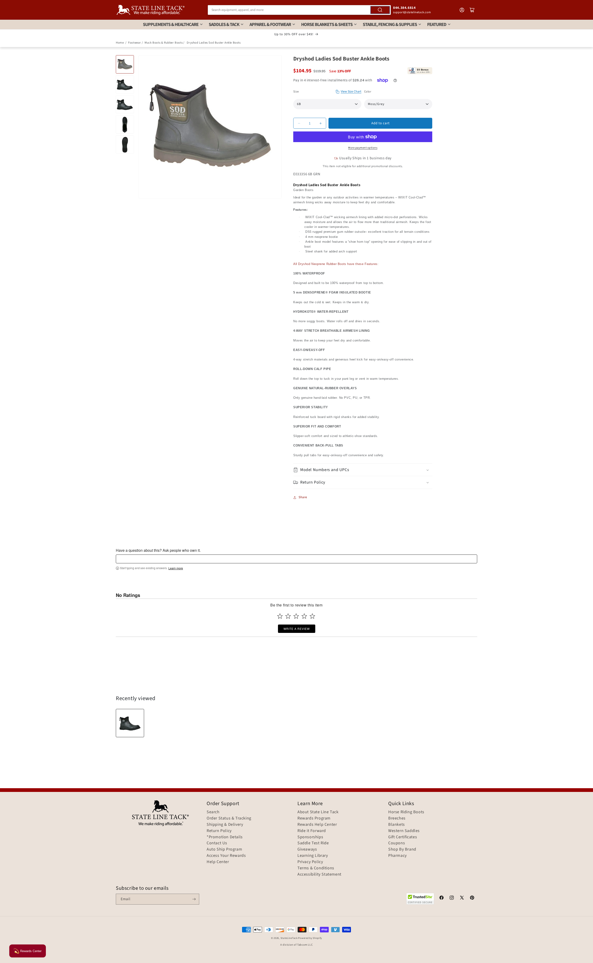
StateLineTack (289, 938)
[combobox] (299, 10)
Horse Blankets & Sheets (327, 24)
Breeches (397, 818)
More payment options (362, 148)
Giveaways (307, 849)
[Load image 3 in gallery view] (125, 104)
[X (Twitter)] (462, 898)
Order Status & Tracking (229, 818)
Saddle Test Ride (313, 843)
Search (213, 812)
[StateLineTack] (150, 10)
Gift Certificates (402, 837)
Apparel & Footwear (270, 24)
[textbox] (296, 559)
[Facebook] (441, 898)
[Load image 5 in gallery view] (125, 144)
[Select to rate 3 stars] (296, 616)
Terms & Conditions (315, 868)
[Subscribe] (194, 899)
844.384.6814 (404, 7)
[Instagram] (452, 898)
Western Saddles (404, 831)
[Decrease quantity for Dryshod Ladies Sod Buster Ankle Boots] (299, 123)
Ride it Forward (311, 831)
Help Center (218, 862)
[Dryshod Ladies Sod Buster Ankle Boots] (130, 723)
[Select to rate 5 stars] (312, 616)
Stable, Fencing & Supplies (390, 24)
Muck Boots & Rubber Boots (164, 43)
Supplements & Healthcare (171, 24)
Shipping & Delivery (225, 824)
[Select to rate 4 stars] (304, 616)
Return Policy (219, 831)
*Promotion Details (225, 837)
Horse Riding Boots (406, 812)
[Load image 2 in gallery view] (125, 84)
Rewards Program (314, 818)
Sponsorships (310, 837)
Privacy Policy (310, 862)
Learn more (175, 568)
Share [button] (303, 497)
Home (120, 43)
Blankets (396, 824)
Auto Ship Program (224, 849)
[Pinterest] (472, 898)
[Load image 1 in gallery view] (125, 64)
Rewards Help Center (317, 824)
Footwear (134, 43)
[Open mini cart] (472, 10)
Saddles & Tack (224, 24)
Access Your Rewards (226, 855)
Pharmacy (397, 855)
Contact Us (217, 843)
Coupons (396, 843)
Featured (436, 24)
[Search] (380, 10)
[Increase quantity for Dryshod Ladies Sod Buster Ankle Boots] (320, 123)
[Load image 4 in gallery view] (125, 124)
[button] (362, 470)
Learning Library (312, 855)
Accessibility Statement (319, 874)
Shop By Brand (402, 849)
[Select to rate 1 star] (280, 616)
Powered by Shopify (310, 938)
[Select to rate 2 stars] (288, 616)
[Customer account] (462, 10)
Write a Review (297, 629)
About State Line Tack (318, 812)
